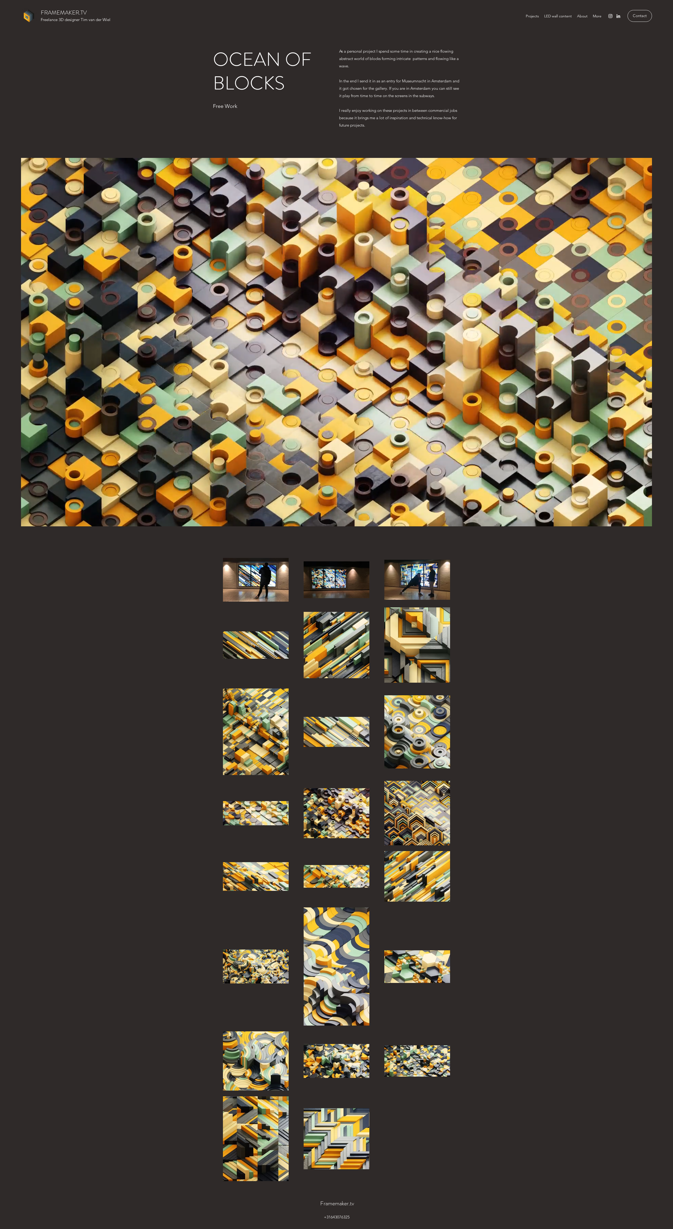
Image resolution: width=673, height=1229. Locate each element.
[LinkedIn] (618, 16)
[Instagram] (610, 16)
